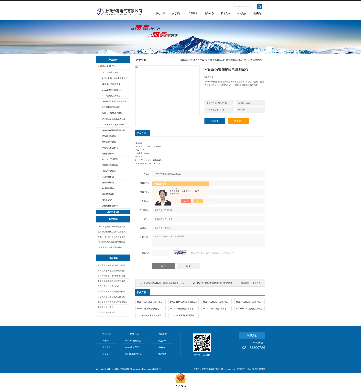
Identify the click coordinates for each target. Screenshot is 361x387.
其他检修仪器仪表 (110, 206)
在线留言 (241, 13)
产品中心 (204, 60)
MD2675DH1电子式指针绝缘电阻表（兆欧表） (250, 302)
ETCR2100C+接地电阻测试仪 (249, 308)
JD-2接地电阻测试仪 (111, 84)
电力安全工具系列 (110, 159)
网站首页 (160, 13)
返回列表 (256, 283)
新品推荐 (113, 219)
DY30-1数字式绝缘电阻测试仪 (183, 302)
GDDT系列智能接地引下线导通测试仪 (113, 242)
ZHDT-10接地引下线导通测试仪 (112, 237)
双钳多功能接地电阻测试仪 (114, 101)
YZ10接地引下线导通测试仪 (110, 247)
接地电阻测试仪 (107, 66)
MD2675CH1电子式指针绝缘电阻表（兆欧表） (217, 302)
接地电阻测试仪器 (110, 165)
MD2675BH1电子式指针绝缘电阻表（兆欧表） (167, 283)
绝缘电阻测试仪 (109, 136)
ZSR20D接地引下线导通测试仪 (111, 226)
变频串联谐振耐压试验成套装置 (115, 130)
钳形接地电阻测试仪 (111, 107)
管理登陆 (261, 369)
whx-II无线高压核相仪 (135, 347)
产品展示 (193, 13)
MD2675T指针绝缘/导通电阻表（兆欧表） (184, 308)
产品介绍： (142, 133)
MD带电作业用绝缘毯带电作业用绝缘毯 (214, 283)
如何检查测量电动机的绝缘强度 (111, 276)
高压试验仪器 (108, 194)
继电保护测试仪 (109, 142)
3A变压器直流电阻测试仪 (113, 124)
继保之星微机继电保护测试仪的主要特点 (113, 281)
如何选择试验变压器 (106, 312)
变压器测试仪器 (109, 171)
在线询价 (214, 121)
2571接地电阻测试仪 (111, 72)
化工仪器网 (252, 369)
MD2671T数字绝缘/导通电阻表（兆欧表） (217, 308)
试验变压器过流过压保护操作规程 (112, 302)
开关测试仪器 (108, 182)
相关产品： (142, 292)
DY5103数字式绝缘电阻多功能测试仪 (151, 308)
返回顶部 (245, 283)
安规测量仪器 (108, 177)
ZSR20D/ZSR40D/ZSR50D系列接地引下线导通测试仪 (113, 232)
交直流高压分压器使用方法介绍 (111, 297)
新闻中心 (209, 13)
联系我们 (257, 13)
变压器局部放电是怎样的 (108, 286)
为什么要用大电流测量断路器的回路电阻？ (113, 270)
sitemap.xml (229, 369)
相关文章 (113, 258)
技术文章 (225, 13)
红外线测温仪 (108, 188)
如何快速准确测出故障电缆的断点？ (113, 291)
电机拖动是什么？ (105, 307)
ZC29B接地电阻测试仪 (112, 90)
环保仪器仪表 (108, 153)
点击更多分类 (113, 212)
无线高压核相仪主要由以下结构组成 (113, 265)
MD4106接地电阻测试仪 (183, 315)
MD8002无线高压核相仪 (135, 341)
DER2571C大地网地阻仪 (150, 315)
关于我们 (176, 13)
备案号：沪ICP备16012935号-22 (208, 369)
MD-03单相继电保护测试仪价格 (135, 354)
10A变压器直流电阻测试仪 (114, 119)
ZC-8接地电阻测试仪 (111, 95)
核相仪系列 (107, 200)
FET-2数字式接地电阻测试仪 (114, 78)
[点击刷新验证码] (180, 252)
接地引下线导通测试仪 (112, 113)
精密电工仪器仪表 (110, 148)
